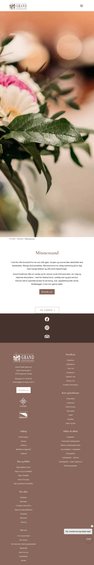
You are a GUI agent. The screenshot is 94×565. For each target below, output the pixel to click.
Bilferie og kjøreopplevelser (70, 445)
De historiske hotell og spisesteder (23, 544)
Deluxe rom (70, 381)
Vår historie (23, 540)
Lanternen (70, 403)
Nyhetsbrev (23, 556)
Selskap (20, 239)
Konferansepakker (70, 466)
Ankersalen (70, 399)
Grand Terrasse (23, 479)
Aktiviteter (23, 502)
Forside (12, 239)
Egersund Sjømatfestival (23, 510)
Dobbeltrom (70, 364)
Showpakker (70, 453)
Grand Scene (70, 407)
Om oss (23, 530)
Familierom (70, 373)
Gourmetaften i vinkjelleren (70, 449)
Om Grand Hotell (23, 536)
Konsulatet (70, 411)
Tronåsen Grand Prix (23, 506)
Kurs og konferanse (70, 392)
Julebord (23, 453)
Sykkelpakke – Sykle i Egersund (70, 462)
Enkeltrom (70, 360)
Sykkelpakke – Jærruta (70, 457)
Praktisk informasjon (70, 385)
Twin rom (70, 368)
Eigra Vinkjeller (23, 475)
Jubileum (23, 445)
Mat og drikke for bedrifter (23, 484)
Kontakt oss (47, 291)
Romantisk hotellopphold (70, 441)
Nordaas (70, 419)
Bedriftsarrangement (23, 449)
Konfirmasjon (23, 437)
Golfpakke (70, 437)
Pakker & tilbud (70, 431)
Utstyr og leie (70, 423)
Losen (70, 415)
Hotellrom (70, 354)
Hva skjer (23, 491)
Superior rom (70, 377)
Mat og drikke (23, 461)
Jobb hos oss (23, 552)
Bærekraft (23, 548)
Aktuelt (23, 560)
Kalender (23, 497)
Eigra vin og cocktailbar (23, 471)
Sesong (23, 522)
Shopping (23, 514)
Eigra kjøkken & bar (23, 467)
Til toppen (46, 310)
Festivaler (23, 518)
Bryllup (23, 441)
